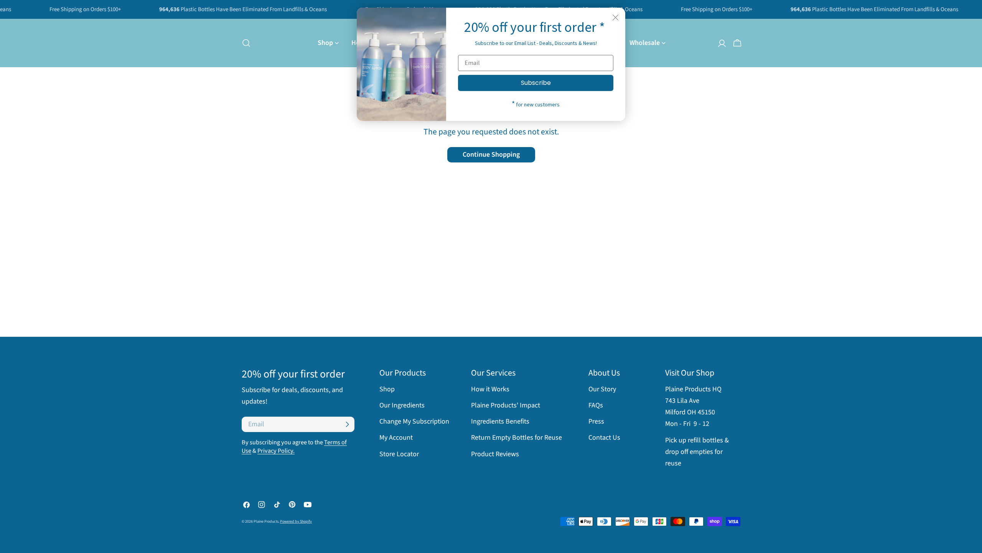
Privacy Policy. (276, 450)
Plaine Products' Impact (505, 405)
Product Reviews (495, 454)
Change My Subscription (414, 421)
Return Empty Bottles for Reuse (516, 437)
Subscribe (536, 82)
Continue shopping (491, 154)
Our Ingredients (402, 405)
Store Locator (399, 454)
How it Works (490, 389)
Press (596, 421)
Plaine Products (266, 521)
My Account (396, 437)
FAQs (595, 405)
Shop (387, 389)
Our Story (602, 389)
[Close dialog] (615, 17)
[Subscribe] (347, 424)
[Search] (244, 43)
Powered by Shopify (296, 521)
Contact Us (604, 437)
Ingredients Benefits (500, 421)
